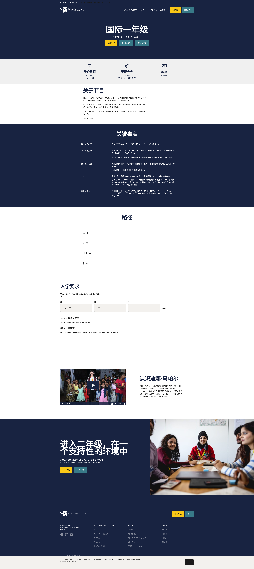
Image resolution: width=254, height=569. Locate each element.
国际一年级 (131, 542)
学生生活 (97, 538)
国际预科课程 (132, 534)
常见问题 (164, 542)
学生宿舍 (97, 542)
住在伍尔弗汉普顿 (99, 546)
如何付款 (164, 538)
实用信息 (162, 10)
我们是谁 (97, 530)
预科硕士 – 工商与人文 (135, 546)
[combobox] (76, 308)
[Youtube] (71, 534)
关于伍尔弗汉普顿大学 (101, 534)
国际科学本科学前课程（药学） (137, 538)
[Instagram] (66, 534)
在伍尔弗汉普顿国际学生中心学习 (134, 10)
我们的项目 (131, 530)
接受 (189, 562)
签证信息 (164, 530)
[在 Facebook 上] (62, 534)
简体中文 (72, 2)
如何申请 (164, 534)
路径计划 (152, 10)
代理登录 (63, 2)
